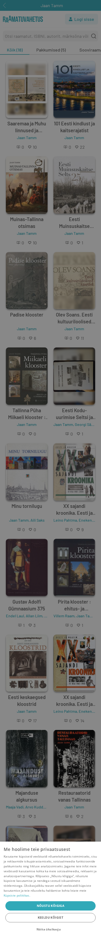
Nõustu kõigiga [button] (50, 906)
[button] (50, 929)
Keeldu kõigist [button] (50, 917)
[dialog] (50, 890)
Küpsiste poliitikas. (17, 895)
